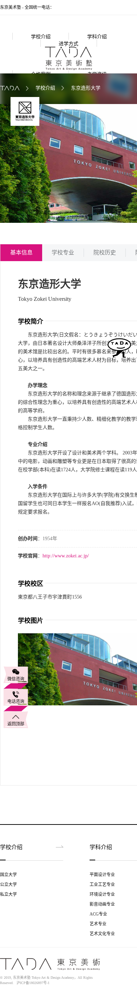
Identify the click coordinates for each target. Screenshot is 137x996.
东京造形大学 (85, 88)
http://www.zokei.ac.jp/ (66, 555)
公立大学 (8, 884)
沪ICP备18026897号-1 (33, 983)
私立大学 (8, 894)
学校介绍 (41, 36)
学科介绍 (97, 36)
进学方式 (68, 43)
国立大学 (8, 874)
